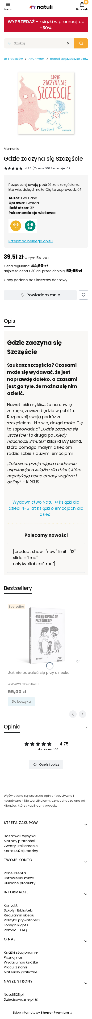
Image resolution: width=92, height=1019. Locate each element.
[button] (81, 43)
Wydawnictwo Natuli (33, 502)
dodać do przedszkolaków (69, 59)
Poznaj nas (13, 957)
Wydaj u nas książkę (21, 962)
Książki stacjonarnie (21, 952)
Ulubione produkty (19, 882)
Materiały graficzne (21, 972)
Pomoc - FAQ (15, 929)
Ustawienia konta (19, 878)
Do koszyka (21, 701)
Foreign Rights (16, 925)
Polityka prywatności (22, 920)
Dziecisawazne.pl (19, 999)
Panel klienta (15, 873)
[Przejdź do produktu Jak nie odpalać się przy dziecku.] (46, 635)
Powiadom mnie (43, 295)
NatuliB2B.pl (14, 994)
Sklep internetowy (41, 1012)
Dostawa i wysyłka (20, 835)
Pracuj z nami (15, 967)
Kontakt (11, 905)
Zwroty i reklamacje (21, 845)
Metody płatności (19, 840)
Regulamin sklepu (19, 915)
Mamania (11, 148)
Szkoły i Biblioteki (18, 910)
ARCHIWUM (36, 59)
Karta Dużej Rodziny (21, 850)
